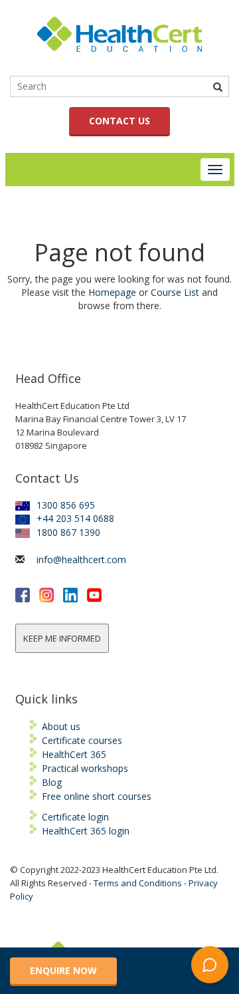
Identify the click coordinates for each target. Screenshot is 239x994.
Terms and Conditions (138, 883)
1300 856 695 (66, 505)
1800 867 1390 (68, 532)
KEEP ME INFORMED (62, 638)
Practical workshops (85, 768)
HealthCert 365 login (85, 830)
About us (61, 726)
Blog (52, 782)
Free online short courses (96, 796)
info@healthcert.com (81, 559)
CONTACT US (119, 120)
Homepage (112, 292)
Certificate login (75, 816)
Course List (175, 292)
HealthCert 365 (74, 754)
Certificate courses (82, 740)
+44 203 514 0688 (75, 518)
